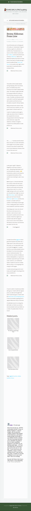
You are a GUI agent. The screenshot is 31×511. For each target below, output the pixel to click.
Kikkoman (13, 56)
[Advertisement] (15, 480)
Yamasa (16, 198)
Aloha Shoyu (12, 195)
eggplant (18, 239)
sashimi (9, 378)
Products (14, 41)
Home (8, 23)
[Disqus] (15, 401)
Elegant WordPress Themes (15, 505)
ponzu (15, 376)
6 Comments (20, 41)
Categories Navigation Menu (16, 20)
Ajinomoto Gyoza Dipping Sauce (16, 296)
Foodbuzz (13, 23)
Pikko (13, 39)
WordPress (15, 507)
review (19, 376)
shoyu (12, 378)
